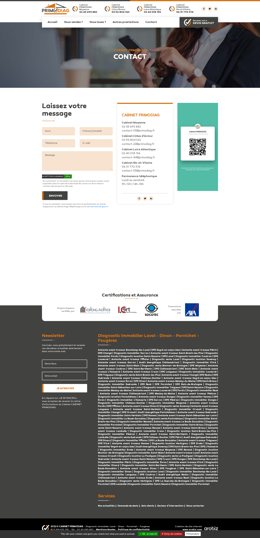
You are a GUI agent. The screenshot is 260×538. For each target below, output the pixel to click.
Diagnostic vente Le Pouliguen (175, 456)
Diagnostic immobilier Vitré (200, 362)
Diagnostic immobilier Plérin (115, 462)
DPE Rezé (146, 384)
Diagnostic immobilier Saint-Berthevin (144, 465)
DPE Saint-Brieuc (207, 381)
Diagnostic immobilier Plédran (116, 434)
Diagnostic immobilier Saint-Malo (144, 453)
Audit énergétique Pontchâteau (156, 412)
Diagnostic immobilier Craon (147, 431)
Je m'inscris (65, 388)
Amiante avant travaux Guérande (197, 412)
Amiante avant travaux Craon (140, 372)
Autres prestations (126, 22)
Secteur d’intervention (170, 506)
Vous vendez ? (73, 22)
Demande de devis (128, 506)
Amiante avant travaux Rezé (172, 478)
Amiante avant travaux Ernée (135, 478)
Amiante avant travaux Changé (180, 375)
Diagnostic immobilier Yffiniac (130, 440)
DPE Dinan (140, 381)
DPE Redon (206, 375)
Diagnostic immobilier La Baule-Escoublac (122, 418)
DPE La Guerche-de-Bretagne (172, 481)
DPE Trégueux (106, 375)
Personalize (192, 534)
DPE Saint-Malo (188, 369)
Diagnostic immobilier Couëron (193, 356)
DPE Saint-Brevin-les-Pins (184, 446)
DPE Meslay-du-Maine (162, 393)
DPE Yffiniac (114, 406)
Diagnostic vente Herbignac (135, 481)
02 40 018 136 (152, 12)
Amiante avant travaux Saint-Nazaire (133, 459)
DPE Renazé (185, 450)
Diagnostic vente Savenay (174, 406)
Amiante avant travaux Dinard (140, 406)
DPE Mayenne (198, 365)
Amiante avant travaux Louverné (152, 390)
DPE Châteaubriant (165, 369)
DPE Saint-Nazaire (193, 387)
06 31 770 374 (184, 12)
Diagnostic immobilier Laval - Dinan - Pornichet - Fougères (118, 526)
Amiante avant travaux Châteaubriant (123, 393)
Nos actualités (106, 506)
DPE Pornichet (163, 384)
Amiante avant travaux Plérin (199, 350)
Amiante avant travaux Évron (115, 381)
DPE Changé (105, 353)
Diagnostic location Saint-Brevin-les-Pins (191, 431)
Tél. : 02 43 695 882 (82, 529)
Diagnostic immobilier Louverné (198, 372)
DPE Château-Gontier (156, 437)
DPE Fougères (168, 468)
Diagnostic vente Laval (165, 359)
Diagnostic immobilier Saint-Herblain (119, 415)
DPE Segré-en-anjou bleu (165, 350)
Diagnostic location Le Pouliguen (137, 456)
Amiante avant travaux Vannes (130, 443)
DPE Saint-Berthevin (140, 369)
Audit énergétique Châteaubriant (159, 362)
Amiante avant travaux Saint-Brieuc (184, 428)
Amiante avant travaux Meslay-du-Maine (171, 381)
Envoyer (55, 196)
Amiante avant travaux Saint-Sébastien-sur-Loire (187, 415)
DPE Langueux (168, 372)
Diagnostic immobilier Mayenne (167, 403)
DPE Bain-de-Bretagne (188, 384)
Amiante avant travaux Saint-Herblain (137, 409)
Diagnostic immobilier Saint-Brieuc (183, 425)
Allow (67, 176)
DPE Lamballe (118, 484)
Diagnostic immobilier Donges (199, 400)
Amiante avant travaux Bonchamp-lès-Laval (123, 350)
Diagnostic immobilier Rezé (202, 390)
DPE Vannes (149, 415)
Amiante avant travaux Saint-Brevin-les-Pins (177, 353)
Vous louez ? (97, 22)
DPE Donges (179, 459)
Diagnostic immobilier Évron (150, 462)
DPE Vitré (104, 443)
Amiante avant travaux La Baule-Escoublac (179, 421)
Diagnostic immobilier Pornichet (142, 425)
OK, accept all (149, 534)
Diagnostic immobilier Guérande (117, 384)
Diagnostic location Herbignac (170, 443)
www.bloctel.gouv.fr (99, 207)
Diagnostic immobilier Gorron (131, 353)
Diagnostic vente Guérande (126, 437)
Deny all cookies (172, 534)
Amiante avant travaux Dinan (138, 468)
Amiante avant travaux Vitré (186, 462)
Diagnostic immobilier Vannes (194, 397)
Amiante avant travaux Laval (182, 453)
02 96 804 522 (120, 12)
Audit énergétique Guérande (200, 437)
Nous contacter (195, 506)
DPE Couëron (147, 474)
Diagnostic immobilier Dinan (114, 471)
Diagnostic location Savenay (199, 359)
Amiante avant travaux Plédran (197, 393)
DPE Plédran (171, 400)
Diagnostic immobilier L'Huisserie (126, 400)
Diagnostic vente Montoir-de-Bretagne (165, 365)
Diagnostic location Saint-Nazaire (140, 356)
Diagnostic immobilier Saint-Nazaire (149, 484)
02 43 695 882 (88, 12)
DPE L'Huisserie (209, 446)
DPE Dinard (104, 440)
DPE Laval (168, 356)
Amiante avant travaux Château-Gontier (136, 378)
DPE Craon (164, 459)
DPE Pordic (178, 390)
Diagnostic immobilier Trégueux (161, 387)
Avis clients (147, 506)
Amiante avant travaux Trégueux (197, 440)
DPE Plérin (176, 437)
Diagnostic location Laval (149, 471)
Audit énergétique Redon (173, 474)
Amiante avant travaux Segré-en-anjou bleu (190, 378)
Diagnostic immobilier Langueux (117, 474)
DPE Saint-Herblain (180, 465)
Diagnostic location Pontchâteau (117, 397)
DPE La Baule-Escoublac (162, 440)
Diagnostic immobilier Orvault (183, 409)
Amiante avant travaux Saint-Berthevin (163, 434)
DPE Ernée (197, 443)
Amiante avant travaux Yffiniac (130, 359)
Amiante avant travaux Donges (157, 397)
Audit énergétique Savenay (152, 446)
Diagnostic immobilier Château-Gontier (121, 403)
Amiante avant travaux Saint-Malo (118, 365)
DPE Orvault (129, 412)
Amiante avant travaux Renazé (142, 428)
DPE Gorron (155, 400)
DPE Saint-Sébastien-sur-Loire (198, 468)
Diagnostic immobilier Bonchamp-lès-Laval (191, 471)
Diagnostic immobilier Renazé (134, 421)
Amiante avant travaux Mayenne (155, 450)
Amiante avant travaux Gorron (117, 362)
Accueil (52, 22)
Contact (151, 22)
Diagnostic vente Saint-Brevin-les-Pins (138, 375)
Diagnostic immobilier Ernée (117, 450)
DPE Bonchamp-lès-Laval (202, 459)
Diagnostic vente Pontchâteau (165, 418)
